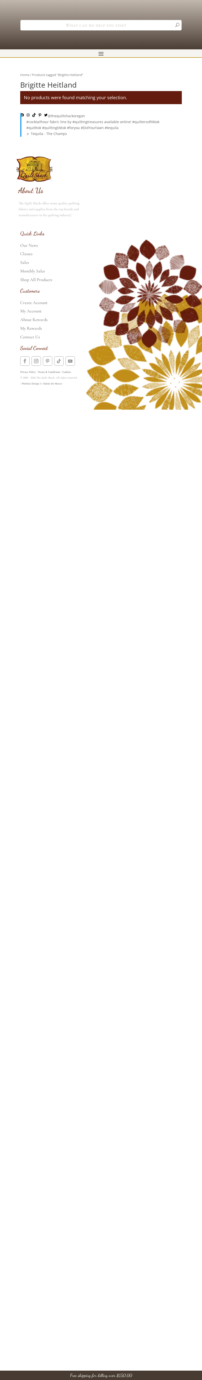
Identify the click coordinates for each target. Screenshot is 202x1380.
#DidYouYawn (92, 127)
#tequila (111, 127)
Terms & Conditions (49, 372)
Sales (24, 262)
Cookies (66, 372)
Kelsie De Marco (52, 384)
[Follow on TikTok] (59, 361)
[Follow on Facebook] (25, 361)
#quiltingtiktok (54, 127)
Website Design (30, 384)
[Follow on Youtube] (70, 361)
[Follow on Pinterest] (47, 361)
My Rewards (31, 328)
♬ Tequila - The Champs (46, 133)
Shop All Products (36, 279)
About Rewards (34, 319)
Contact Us (30, 337)
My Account (31, 311)
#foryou (73, 127)
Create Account (34, 302)
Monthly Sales (32, 271)
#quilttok (33, 127)
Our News (29, 245)
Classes (26, 253)
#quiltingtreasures (87, 121)
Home (24, 75)
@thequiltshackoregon (66, 116)
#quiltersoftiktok (145, 121)
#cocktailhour (37, 121)
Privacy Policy (28, 372)
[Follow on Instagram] (36, 361)
